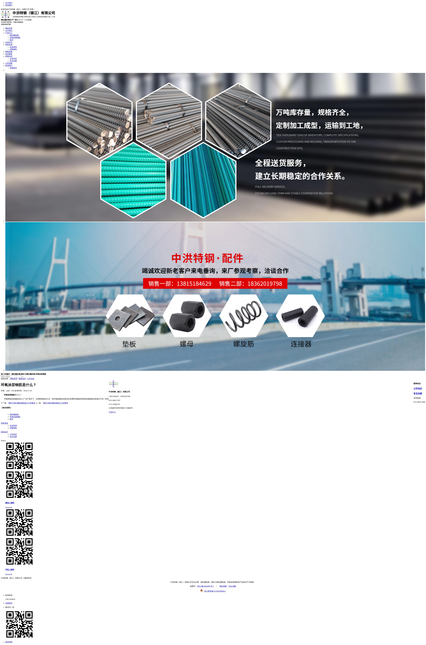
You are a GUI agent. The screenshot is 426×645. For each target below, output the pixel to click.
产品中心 (112, 412)
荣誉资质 (4, 423)
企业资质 (13, 425)
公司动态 (30, 379)
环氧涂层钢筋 (15, 417)
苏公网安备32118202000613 (214, 591)
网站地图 (223, 586)
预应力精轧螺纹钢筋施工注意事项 (21, 403)
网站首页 (13, 379)
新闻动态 (22, 379)
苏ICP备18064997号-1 (205, 586)
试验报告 (13, 428)
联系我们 (8, 5)
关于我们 (8, 3)
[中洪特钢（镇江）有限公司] (28, 18)
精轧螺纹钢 (14, 414)
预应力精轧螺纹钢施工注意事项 (55, 403)
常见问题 (418, 393)
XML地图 (232, 586)
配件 (11, 419)
